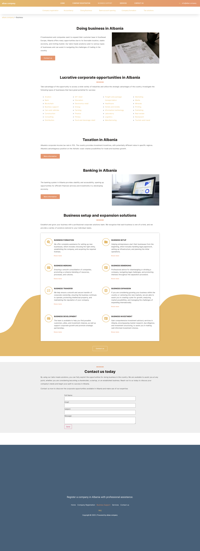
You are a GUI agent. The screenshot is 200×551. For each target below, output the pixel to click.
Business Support (105, 3)
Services (123, 3)
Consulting (49, 117)
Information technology (114, 110)
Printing (138, 107)
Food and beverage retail (85, 120)
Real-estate (139, 113)
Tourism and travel (142, 120)
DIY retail (78, 97)
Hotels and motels (112, 107)
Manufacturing (111, 120)
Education (79, 100)
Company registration (50, 10)
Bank (47, 100)
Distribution (49, 120)
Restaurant (139, 117)
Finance (78, 113)
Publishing (139, 110)
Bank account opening (107, 10)
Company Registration (81, 3)
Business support (52, 107)
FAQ (99, 511)
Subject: (67, 409)
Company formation (129, 10)
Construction (50, 113)
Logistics (108, 117)
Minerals (138, 103)
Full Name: (68, 395)
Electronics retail (82, 103)
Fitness (78, 117)
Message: (68, 416)
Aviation (48, 97)
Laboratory (109, 113)
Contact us (139, 3)
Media (137, 100)
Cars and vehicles (52, 110)
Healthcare (109, 103)
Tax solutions (149, 10)
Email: (66, 402)
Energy (78, 107)
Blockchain (49, 103)
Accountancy (68, 10)
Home (62, 3)
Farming (78, 110)
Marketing (139, 97)
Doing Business (86, 10)
